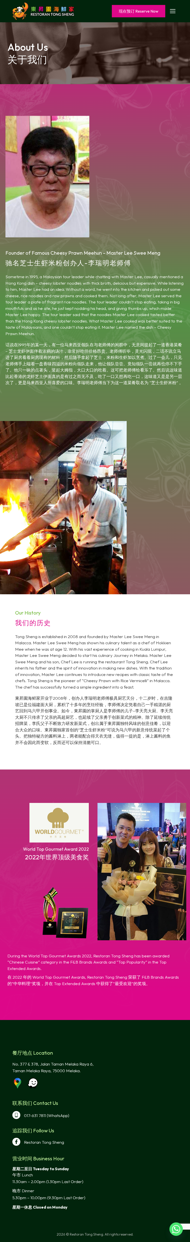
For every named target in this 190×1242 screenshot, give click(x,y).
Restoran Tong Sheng (44, 1142)
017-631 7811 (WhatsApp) (46, 1115)
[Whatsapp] (176, 1229)
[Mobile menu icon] (173, 11)
